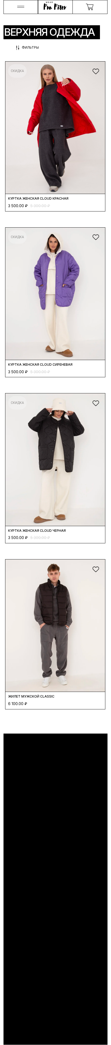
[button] (21, 7)
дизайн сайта (18, 1039)
